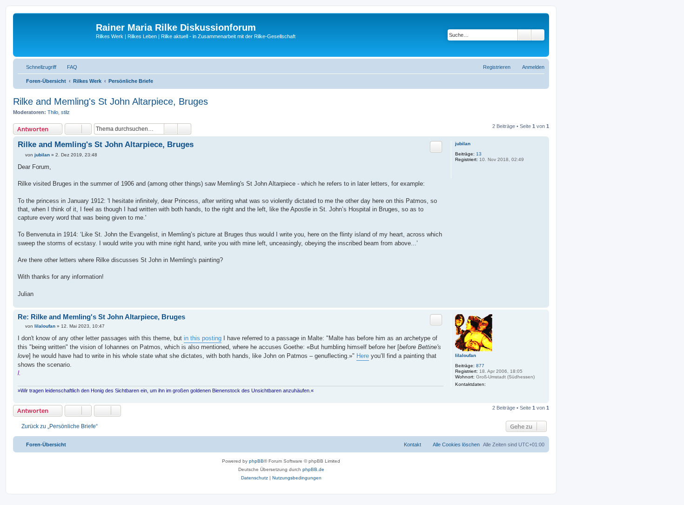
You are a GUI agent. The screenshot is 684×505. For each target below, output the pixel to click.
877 (480, 365)
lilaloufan (465, 355)
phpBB (256, 461)
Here (362, 355)
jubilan (462, 143)
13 (479, 153)
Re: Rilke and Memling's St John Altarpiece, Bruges (101, 317)
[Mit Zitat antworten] (436, 146)
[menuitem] (68, 67)
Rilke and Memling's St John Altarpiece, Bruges (110, 101)
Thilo (52, 112)
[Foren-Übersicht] (55, 34)
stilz (65, 112)
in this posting (202, 338)
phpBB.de (313, 469)
